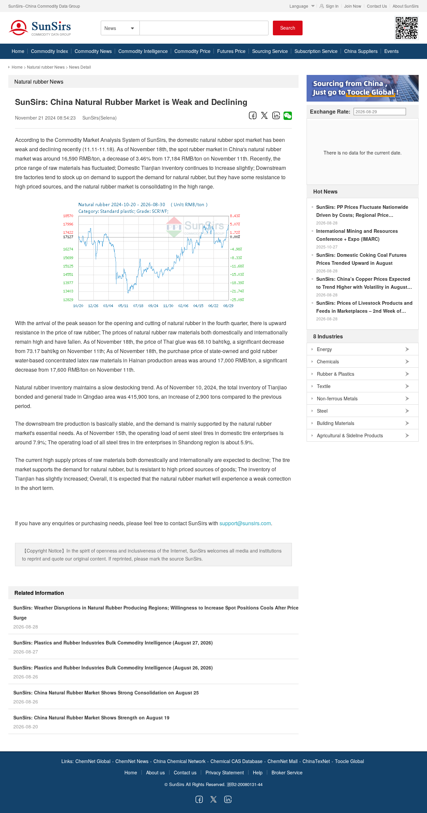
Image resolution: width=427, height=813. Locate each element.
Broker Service (287, 772)
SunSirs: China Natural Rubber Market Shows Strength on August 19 (91, 717)
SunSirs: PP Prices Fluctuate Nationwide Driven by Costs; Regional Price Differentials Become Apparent (362, 211)
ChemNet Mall (283, 761)
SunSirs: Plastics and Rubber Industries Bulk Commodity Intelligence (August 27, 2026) (113, 642)
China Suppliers (361, 51)
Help (258, 772)
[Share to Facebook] (253, 115)
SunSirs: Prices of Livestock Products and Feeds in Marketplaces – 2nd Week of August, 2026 (364, 307)
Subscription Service (316, 51)
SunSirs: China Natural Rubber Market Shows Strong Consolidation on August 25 (106, 692)
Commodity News (93, 51)
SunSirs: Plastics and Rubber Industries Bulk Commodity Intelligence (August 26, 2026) (113, 667)
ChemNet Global (92, 761)
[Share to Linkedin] (276, 115)
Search (287, 27)
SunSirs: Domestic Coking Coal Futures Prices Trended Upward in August (361, 258)
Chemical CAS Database (236, 761)
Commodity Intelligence (143, 51)
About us (155, 772)
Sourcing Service (270, 51)
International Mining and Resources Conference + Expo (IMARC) (357, 234)
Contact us (185, 772)
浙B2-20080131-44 (245, 784)
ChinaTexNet (316, 761)
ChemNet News (131, 761)
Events (391, 51)
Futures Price (231, 51)
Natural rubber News (46, 67)
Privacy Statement (224, 772)
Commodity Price (192, 51)
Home (18, 51)
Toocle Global (349, 761)
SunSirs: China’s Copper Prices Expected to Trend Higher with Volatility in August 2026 (363, 283)
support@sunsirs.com (245, 523)
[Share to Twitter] (264, 115)
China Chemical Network (179, 761)
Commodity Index (49, 51)
